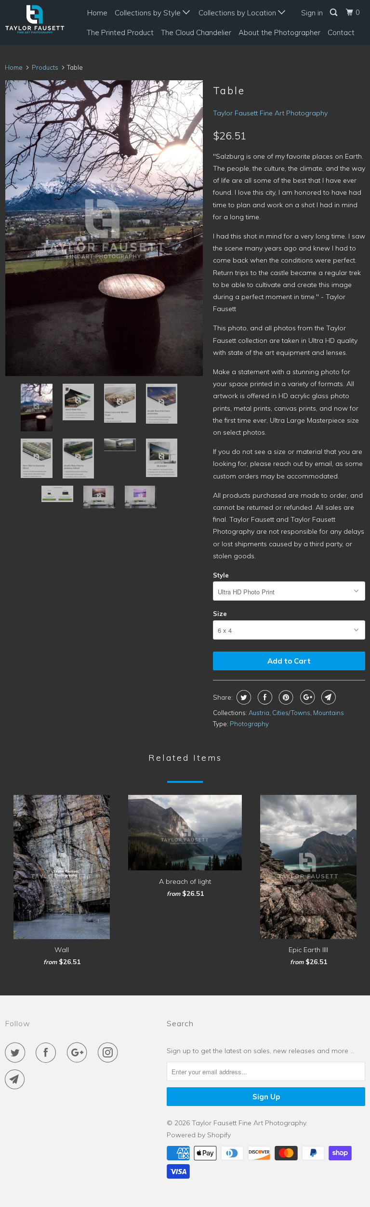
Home (97, 12)
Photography (249, 724)
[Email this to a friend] (327, 697)
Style (221, 575)
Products (45, 67)
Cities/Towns (291, 713)
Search (180, 1023)
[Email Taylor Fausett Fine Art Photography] (17, 1079)
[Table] (104, 228)
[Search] (334, 12)
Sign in (312, 12)
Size (220, 613)
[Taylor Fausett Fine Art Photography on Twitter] (17, 1053)
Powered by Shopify (199, 1135)
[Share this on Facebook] (263, 697)
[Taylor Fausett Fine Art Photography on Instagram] (110, 1053)
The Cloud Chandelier (196, 32)
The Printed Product (120, 32)
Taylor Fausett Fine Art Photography (270, 113)
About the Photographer (279, 32)
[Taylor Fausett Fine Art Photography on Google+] (79, 1053)
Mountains (328, 713)
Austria (259, 713)
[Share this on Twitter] (242, 697)
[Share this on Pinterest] (285, 697)
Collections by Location (238, 12)
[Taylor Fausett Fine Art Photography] (35, 19)
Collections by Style (149, 12)
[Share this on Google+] (306, 697)
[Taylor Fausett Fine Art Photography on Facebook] (48, 1053)
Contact (341, 32)
